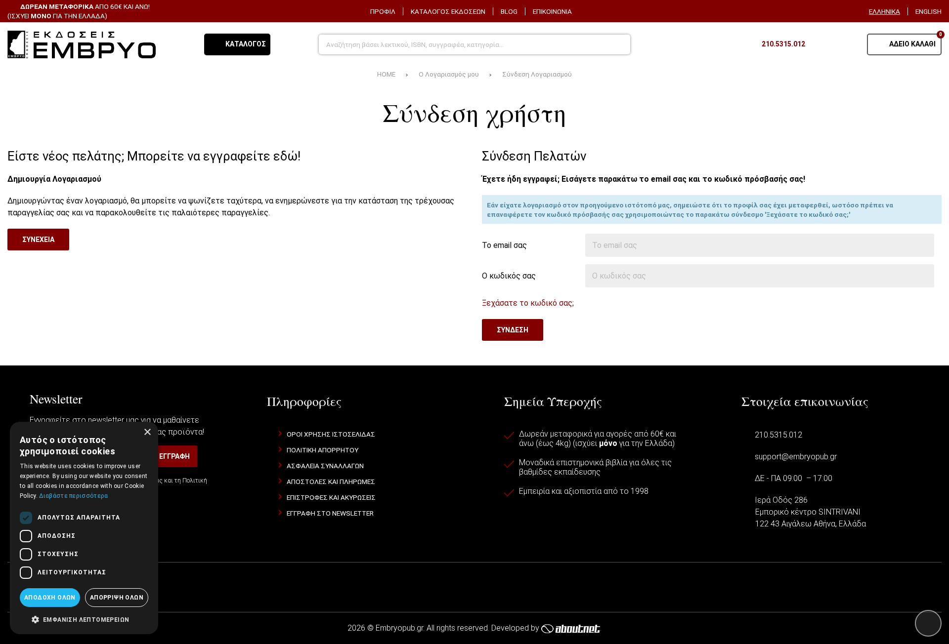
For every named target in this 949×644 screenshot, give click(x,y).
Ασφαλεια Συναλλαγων (325, 466)
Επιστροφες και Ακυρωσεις (331, 497)
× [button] (147, 432)
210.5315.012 (778, 435)
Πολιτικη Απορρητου (322, 450)
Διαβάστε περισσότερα (73, 495)
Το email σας (504, 245)
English (928, 11)
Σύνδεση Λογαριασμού (537, 74)
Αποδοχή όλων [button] (50, 597)
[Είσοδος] (847, 44)
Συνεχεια (38, 239)
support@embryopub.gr (796, 456)
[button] (84, 618)
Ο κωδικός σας (509, 276)
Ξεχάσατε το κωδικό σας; (528, 303)
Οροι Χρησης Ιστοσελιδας (331, 434)
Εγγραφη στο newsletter (330, 513)
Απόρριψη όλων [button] (116, 597)
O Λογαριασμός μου (449, 74)
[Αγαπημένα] (822, 44)
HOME (386, 74)
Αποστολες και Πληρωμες (331, 481)
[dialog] (84, 528)
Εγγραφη (174, 456)
